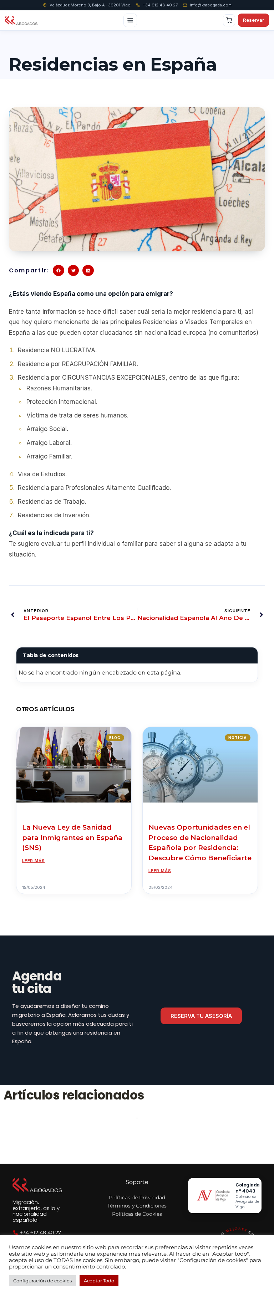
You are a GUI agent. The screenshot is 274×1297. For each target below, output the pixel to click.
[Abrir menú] (130, 20)
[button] (58, 270)
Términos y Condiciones (137, 1206)
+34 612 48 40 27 (160, 4)
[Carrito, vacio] (229, 20)
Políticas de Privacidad (137, 1197)
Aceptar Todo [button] (99, 1280)
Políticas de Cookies (137, 1214)
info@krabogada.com (211, 4)
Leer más (33, 860)
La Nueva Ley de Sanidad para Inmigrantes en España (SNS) (72, 837)
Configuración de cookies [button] (42, 1280)
